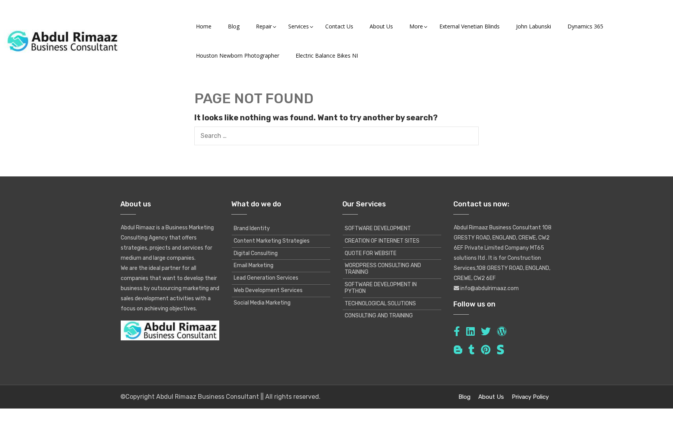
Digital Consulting (256, 253)
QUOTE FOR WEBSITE (370, 253)
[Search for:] (336, 136)
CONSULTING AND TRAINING (379, 315)
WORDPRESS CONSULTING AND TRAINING (383, 268)
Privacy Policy (530, 396)
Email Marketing (253, 265)
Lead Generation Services (266, 278)
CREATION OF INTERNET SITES (382, 241)
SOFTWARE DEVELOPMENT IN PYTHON (381, 287)
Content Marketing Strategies (272, 241)
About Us (491, 396)
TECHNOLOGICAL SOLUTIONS (380, 303)
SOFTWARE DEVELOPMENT (378, 228)
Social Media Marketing (262, 302)
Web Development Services (268, 290)
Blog (464, 396)
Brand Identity (252, 228)
